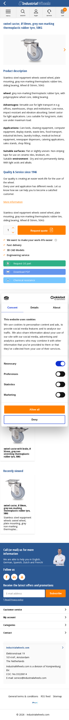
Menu (8, 16)
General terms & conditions (23, 696)
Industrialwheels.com (38, 714)
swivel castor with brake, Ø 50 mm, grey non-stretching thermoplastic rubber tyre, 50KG (17, 452)
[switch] (60, 374)
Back (4, 3)
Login (36, 15)
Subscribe (56, 593)
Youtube (22, 577)
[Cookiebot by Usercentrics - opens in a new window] (50, 298)
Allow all (34, 409)
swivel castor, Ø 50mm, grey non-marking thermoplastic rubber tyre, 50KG (17, 509)
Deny (34, 419)
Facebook (6, 577)
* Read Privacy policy (13, 599)
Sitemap (57, 696)
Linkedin (14, 577)
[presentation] (62, 49)
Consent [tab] (12, 307)
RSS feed (45, 696)
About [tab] (56, 307)
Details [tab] (34, 307)
